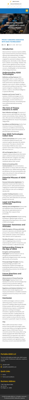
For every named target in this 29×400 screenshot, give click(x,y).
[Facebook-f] (8, 6)
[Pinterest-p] (14, 6)
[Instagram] (17, 6)
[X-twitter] (11, 6)
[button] (27, 10)
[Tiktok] (20, 6)
